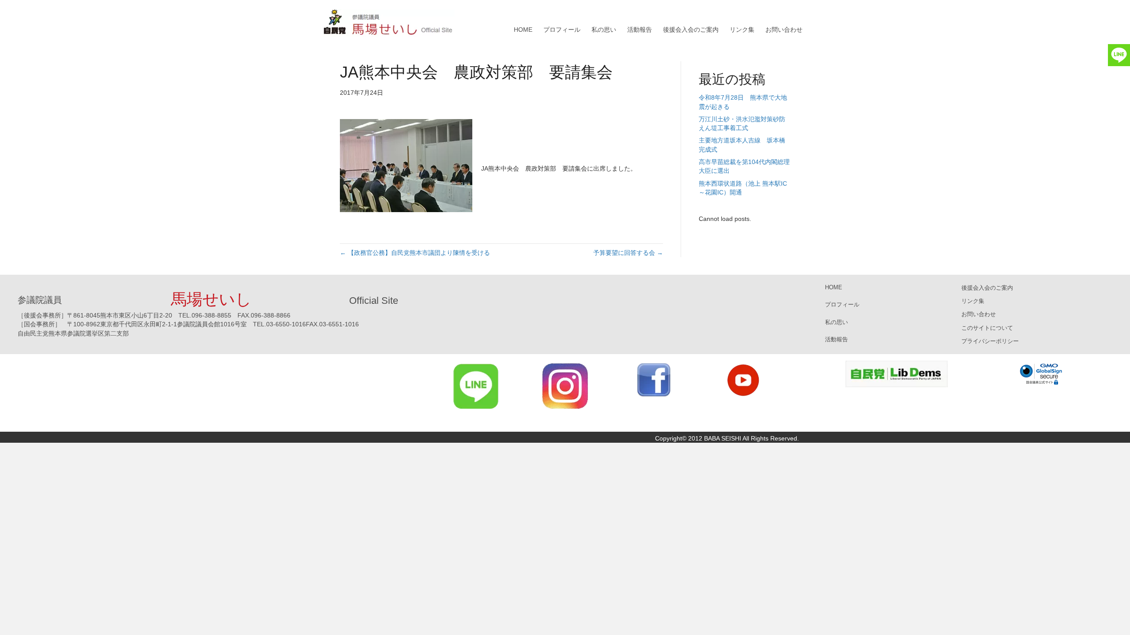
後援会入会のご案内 (691, 29)
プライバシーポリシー (990, 341)
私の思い (603, 29)
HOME (523, 29)
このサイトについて (987, 328)
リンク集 (742, 29)
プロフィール (561, 29)
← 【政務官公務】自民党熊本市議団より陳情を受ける (415, 252)
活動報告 (639, 29)
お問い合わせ (783, 29)
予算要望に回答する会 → (628, 252)
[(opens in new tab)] (476, 385)
